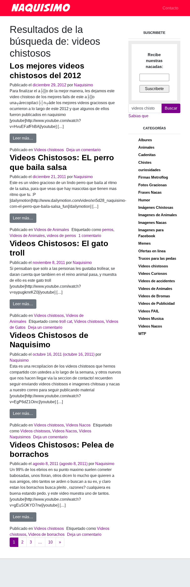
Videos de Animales (51, 230)
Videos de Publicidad (156, 303)
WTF (142, 333)
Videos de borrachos (46, 534)
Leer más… (24, 138)
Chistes (144, 162)
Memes (144, 243)
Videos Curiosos (152, 273)
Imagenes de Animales (157, 215)
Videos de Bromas (154, 296)
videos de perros (61, 236)
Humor (144, 200)
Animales (146, 147)
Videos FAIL (148, 311)
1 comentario (89, 236)
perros (107, 230)
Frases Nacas (150, 192)
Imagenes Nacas (152, 222)
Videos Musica (151, 318)
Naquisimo (83, 85)
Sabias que (138, 116)
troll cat (65, 321)
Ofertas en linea (152, 251)
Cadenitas (147, 155)
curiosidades (149, 170)
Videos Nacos (78, 425)
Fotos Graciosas (152, 185)
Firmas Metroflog (153, 177)
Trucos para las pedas (157, 258)
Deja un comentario (83, 150)
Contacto (170, 8)
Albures (145, 140)
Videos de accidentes (156, 281)
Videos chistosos (49, 150)
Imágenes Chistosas (155, 207)
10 (50, 542)
